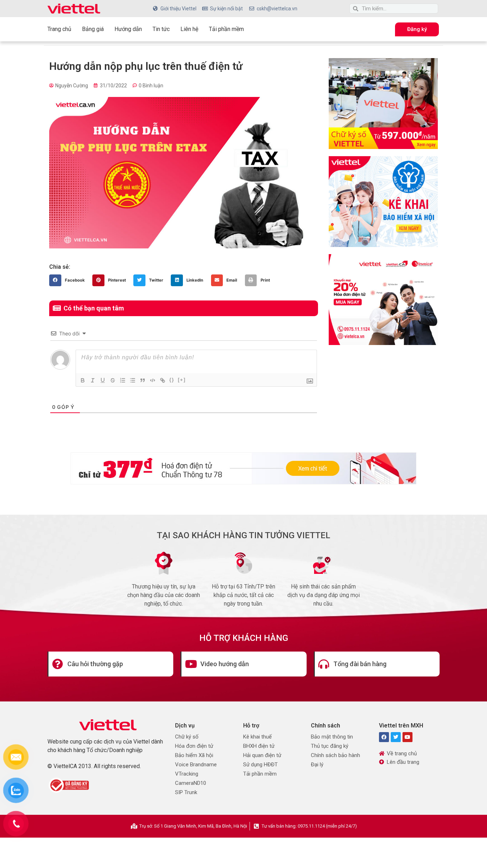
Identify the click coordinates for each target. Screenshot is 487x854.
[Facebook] (384, 737)
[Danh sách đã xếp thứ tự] (123, 380)
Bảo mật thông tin (332, 737)
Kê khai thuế (257, 737)
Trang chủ (59, 29)
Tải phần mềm (226, 29)
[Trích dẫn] (143, 380)
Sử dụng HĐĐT (260, 764)
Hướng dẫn (128, 29)
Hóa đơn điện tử (194, 746)
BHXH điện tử (259, 746)
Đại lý (317, 764)
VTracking (186, 774)
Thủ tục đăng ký (329, 746)
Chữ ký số (187, 737)
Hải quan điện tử (262, 755)
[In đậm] (83, 380)
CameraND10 (190, 783)
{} (171, 379)
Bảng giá (93, 29)
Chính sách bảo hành (335, 755)
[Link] (163, 380)
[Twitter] (396, 737)
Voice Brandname (196, 764)
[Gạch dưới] (103, 380)
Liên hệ (189, 29)
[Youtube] (407, 737)
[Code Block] (153, 380)
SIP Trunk (186, 792)
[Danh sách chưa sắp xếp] (133, 380)
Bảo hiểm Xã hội (194, 755)
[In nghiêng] (93, 380)
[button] (69, 280)
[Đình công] (113, 380)
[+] (182, 379)
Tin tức (161, 29)
